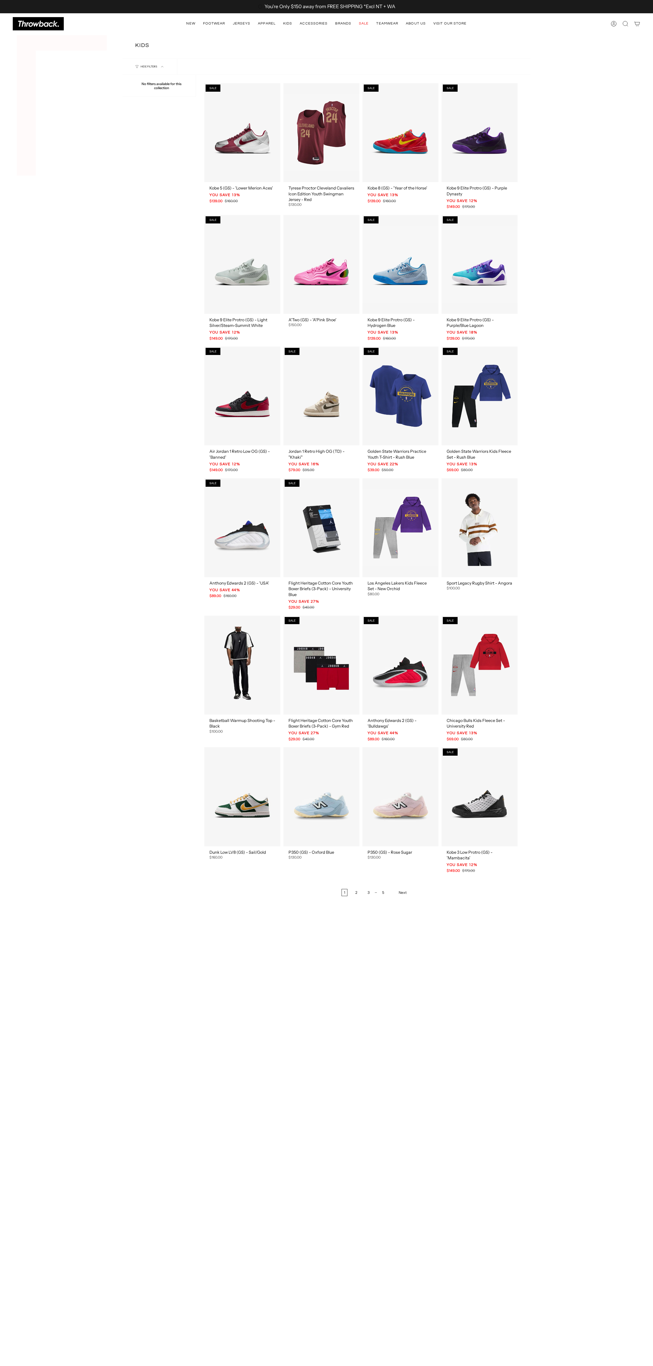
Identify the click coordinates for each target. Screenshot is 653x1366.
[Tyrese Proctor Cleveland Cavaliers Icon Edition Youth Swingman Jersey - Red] (321, 132)
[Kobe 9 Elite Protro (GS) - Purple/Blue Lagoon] (480, 264)
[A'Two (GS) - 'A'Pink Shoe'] (321, 264)
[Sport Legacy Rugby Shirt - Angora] (480, 527)
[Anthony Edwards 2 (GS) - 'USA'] (242, 527)
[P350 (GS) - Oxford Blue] (321, 796)
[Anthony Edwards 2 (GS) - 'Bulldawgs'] (400, 665)
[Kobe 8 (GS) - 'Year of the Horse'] (400, 132)
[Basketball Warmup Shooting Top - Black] (242, 665)
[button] (190, 23)
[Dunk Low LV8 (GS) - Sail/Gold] (242, 796)
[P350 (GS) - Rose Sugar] (400, 796)
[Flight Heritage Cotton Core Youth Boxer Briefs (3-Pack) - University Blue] (321, 527)
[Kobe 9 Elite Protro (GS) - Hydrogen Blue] (400, 264)
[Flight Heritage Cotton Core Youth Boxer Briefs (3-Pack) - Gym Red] (321, 665)
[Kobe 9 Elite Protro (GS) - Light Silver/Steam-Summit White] (242, 264)
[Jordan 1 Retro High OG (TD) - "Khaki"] (321, 396)
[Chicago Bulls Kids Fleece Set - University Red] (480, 665)
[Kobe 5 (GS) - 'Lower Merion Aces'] (242, 132)
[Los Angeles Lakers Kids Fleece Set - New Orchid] (400, 527)
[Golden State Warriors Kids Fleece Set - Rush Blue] (480, 396)
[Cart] (637, 23)
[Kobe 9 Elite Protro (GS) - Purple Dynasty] (480, 132)
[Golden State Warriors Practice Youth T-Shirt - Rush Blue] (400, 396)
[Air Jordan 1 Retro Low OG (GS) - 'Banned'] (242, 396)
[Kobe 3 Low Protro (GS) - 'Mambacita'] (480, 796)
